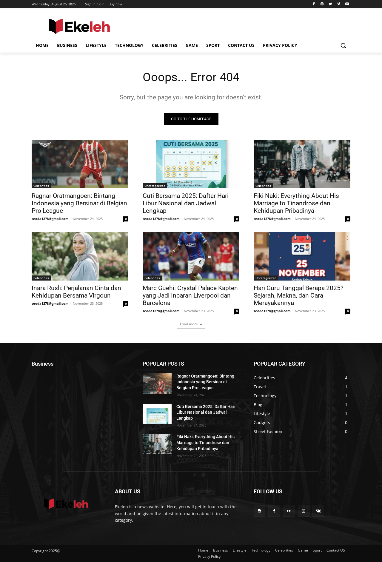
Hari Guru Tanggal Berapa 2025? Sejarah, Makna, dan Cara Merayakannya (299, 295)
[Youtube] (347, 4)
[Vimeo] (338, 4)
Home (203, 550)
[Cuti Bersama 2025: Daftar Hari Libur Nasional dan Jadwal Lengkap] (191, 164)
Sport (317, 550)
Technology (260, 550)
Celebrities (41, 186)
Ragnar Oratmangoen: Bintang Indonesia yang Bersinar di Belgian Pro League (79, 203)
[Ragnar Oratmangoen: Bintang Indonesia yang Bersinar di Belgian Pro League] (80, 164)
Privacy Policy (209, 556)
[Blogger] (259, 511)
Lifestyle (240, 550)
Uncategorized (154, 186)
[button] (343, 45)
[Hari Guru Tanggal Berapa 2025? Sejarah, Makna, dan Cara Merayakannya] (302, 256)
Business (220, 550)
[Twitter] (330, 4)
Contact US (335, 550)
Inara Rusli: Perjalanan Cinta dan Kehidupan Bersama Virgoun (76, 291)
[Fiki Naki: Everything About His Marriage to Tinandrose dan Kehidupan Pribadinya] (302, 164)
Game (303, 550)
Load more (189, 324)
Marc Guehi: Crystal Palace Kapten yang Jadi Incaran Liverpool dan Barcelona (190, 295)
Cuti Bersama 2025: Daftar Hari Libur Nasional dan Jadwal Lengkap (186, 203)
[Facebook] (313, 4)
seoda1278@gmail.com (50, 218)
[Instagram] (322, 4)
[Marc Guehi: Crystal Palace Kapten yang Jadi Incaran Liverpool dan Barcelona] (191, 256)
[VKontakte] (318, 511)
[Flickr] (289, 511)
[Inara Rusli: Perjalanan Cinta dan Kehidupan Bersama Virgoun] (80, 256)
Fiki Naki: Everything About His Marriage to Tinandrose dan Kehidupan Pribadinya (296, 203)
